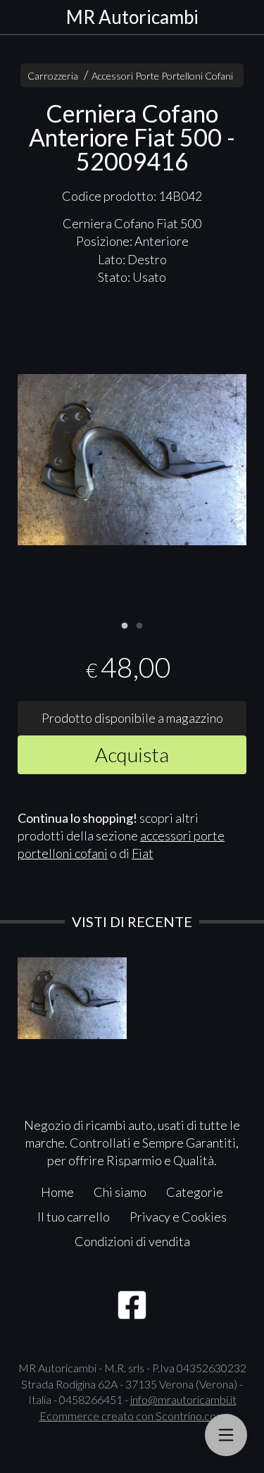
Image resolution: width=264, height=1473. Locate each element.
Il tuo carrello (73, 1216)
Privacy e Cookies (178, 1216)
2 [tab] (139, 624)
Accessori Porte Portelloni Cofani (162, 76)
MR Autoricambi (132, 17)
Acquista (132, 754)
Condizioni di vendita (132, 1241)
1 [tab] (125, 624)
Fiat (142, 853)
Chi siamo (120, 1192)
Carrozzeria (52, 76)
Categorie (194, 1192)
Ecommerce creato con (132, 1415)
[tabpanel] (132, 460)
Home (57, 1192)
